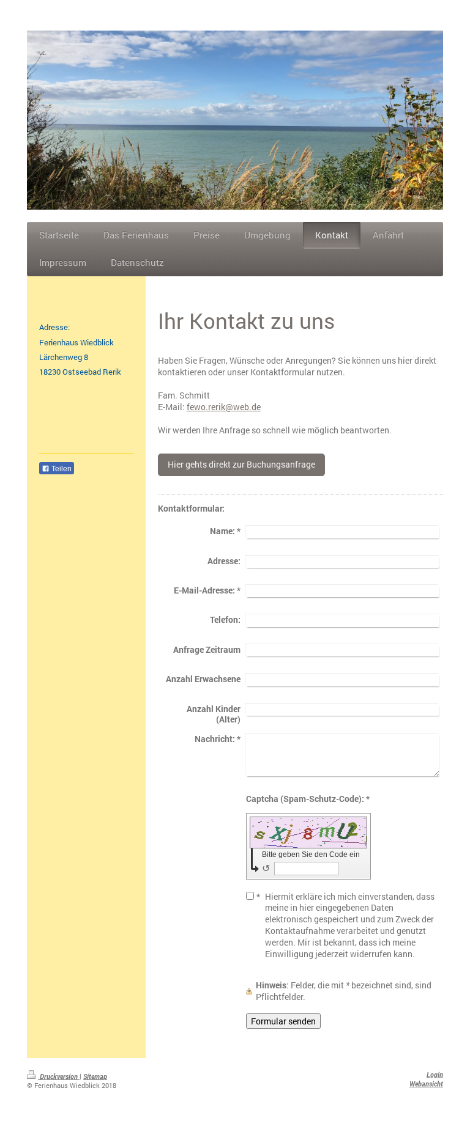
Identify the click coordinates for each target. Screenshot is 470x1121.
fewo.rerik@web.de (224, 407)
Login (435, 1074)
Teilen (61, 469)
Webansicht (426, 1083)
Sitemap (95, 1076)
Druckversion (59, 1076)
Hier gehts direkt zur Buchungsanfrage (241, 464)
